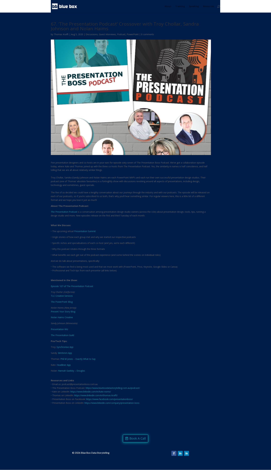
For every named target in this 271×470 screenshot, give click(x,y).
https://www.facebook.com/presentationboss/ (109, 399)
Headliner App (64, 364)
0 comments (147, 34)
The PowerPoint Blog (62, 301)
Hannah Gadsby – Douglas (71, 370)
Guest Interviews (107, 34)
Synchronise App (65, 346)
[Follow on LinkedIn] (180, 453)
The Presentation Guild (62, 335)
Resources (208, 6)
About (168, 6)
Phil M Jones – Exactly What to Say (78, 358)
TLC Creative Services (62, 295)
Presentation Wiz (59, 329)
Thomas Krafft (61, 34)
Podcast (121, 34)
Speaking (194, 6)
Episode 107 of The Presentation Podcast (72, 286)
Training (180, 6)
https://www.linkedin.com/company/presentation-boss (112, 402)
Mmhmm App (65, 352)
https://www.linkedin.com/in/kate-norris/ (90, 391)
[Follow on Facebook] (173, 453)
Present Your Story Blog (63, 311)
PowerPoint (133, 34)
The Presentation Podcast (64, 211)
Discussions (92, 34)
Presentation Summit (85, 231)
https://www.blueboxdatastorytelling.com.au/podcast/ (113, 387)
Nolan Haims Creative (62, 317)
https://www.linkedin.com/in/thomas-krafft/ (96, 395)
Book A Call (137, 438)
